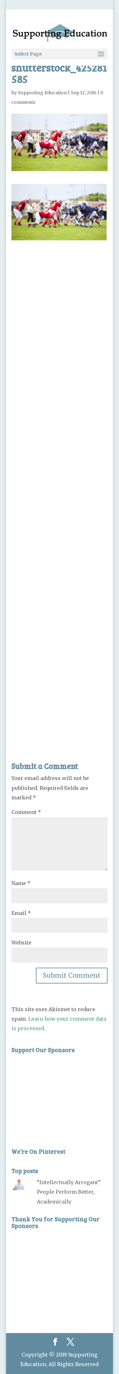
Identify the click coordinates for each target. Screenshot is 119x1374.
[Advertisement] (59, 486)
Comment (26, 812)
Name (20, 883)
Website (21, 942)
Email (21, 913)
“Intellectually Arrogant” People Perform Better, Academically (69, 1192)
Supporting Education (42, 93)
